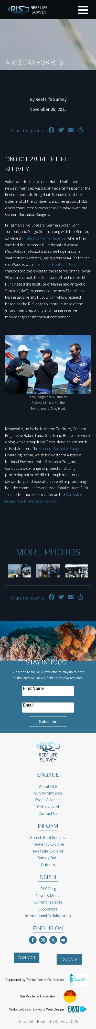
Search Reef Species (48, 837)
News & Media (48, 895)
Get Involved (48, 807)
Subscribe (48, 721)
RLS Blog (48, 889)
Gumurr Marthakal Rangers (61, 448)
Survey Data (48, 858)
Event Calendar (48, 800)
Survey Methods (48, 793)
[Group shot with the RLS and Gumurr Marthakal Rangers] (48, 571)
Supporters (48, 909)
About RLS (48, 786)
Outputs (48, 865)
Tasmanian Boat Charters (55, 264)
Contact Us (48, 813)
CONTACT (26, 958)
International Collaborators (48, 916)
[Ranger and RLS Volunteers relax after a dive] (19, 571)
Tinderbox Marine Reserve (44, 238)
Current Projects (48, 902)
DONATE (69, 959)
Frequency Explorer (48, 844)
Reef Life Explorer (48, 851)
